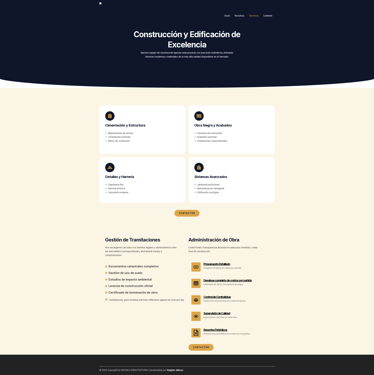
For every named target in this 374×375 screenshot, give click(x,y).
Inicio (227, 15)
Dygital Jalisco (175, 370)
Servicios (254, 15)
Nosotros (239, 15)
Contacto (267, 15)
